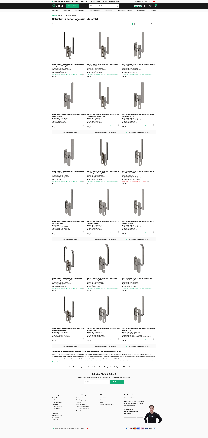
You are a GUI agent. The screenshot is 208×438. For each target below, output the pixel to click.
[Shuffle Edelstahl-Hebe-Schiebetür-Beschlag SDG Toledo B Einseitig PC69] (139, 152)
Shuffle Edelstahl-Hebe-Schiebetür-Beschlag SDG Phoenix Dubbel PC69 (104, 65)
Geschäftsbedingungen (82, 406)
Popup (83, 74)
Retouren (78, 402)
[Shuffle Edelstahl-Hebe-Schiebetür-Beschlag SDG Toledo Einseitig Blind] (139, 203)
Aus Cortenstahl (58, 406)
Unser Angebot (57, 395)
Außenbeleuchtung (57, 415)
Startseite (54, 15)
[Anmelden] (150, 6)
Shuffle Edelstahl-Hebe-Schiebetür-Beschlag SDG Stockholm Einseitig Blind (137, 279)
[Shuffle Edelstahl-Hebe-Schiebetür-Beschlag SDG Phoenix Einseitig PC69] (139, 45)
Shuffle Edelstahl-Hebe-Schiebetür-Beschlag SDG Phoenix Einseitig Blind (69, 115)
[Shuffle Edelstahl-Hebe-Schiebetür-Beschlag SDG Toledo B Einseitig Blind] (69, 203)
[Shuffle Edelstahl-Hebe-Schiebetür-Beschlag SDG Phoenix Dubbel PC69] (104, 45)
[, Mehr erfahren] (145, 6)
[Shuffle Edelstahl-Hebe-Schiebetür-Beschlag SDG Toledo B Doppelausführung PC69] (104, 152)
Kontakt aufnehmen (130, 417)
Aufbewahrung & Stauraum (125, 10)
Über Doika (103, 397)
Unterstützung (81, 395)
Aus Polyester (57, 408)
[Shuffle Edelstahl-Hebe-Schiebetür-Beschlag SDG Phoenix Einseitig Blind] (69, 96)
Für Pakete (56, 400)
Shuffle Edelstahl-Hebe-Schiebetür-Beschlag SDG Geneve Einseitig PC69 (138, 115)
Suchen (116, 6)
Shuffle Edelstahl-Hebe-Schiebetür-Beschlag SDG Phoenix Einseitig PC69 (139, 65)
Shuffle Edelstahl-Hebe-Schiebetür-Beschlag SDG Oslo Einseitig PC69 (103, 329)
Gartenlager (55, 419)
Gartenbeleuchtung (95, 10)
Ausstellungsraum (105, 400)
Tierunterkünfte (141, 10)
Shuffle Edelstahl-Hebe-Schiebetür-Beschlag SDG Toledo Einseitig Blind (138, 222)
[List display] (134, 24)
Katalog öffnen (72, 5)
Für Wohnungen (58, 402)
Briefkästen (55, 10)
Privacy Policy (80, 411)
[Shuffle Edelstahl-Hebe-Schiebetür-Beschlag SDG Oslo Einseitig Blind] (139, 309)
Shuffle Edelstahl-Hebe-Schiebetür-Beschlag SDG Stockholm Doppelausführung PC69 (67, 279)
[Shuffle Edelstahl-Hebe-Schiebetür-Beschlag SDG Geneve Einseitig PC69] (139, 96)
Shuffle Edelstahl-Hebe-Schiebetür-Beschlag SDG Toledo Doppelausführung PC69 (68, 65)
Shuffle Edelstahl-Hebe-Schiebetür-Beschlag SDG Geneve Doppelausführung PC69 (103, 115)
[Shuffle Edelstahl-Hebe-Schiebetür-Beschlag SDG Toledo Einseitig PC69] (104, 203)
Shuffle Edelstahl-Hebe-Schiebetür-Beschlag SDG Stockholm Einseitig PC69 (102, 279)
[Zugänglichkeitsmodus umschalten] (146, 1)
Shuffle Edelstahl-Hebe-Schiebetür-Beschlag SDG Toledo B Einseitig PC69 (138, 172)
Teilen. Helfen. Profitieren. (107, 404)
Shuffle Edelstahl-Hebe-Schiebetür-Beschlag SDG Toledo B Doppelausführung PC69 (103, 172)
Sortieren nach (141, 24)
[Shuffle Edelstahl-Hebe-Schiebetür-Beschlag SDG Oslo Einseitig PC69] (104, 309)
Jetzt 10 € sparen (117, 382)
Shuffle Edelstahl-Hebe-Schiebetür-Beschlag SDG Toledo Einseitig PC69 (103, 222)
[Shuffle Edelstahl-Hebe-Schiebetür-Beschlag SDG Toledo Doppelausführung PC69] (69, 45)
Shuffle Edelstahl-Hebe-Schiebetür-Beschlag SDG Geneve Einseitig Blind (68, 172)
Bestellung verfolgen (81, 400)
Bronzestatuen (56, 417)
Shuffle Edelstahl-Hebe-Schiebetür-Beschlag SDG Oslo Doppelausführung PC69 (68, 329)
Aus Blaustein (57, 411)
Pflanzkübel (66, 10)
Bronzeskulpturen (79, 10)
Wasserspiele (108, 10)
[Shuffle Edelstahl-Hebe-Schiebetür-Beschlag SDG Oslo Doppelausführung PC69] (69, 309)
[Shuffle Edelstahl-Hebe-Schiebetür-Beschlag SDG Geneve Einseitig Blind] (69, 152)
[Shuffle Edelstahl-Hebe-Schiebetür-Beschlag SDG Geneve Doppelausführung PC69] (104, 96)
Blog (101, 402)
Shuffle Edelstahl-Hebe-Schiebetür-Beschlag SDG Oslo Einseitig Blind (138, 329)
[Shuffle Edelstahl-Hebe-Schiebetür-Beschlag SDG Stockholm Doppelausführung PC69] (69, 259)
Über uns (103, 395)
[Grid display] (132, 24)
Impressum (140, 417)
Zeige (55, 362)
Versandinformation (81, 404)
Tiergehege (55, 413)
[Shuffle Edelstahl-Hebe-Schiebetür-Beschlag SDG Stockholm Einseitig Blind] (139, 259)
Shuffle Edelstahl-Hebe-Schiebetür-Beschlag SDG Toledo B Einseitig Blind (68, 222)
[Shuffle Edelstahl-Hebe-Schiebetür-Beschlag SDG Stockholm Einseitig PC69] (104, 259)
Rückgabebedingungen (82, 408)
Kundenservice (139, 1)
